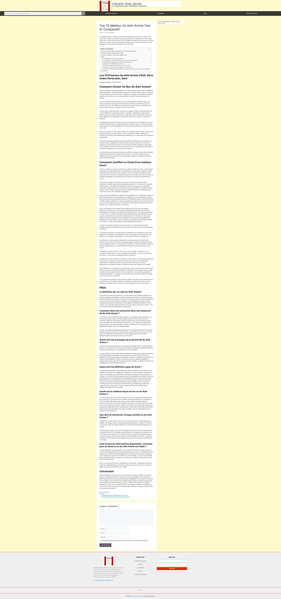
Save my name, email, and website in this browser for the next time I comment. (124, 540)
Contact (140, 571)
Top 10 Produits (105, 492)
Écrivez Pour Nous (251, 13)
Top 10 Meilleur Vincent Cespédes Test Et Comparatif (114, 495)
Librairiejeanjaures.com (99, 567)
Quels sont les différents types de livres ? (114, 63)
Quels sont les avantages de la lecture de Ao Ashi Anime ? (118, 62)
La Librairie (160, 13)
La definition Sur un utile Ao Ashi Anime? (113, 58)
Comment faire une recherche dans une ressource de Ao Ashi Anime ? (121, 60)
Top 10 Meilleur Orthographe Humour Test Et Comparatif (115, 496)
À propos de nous (140, 561)
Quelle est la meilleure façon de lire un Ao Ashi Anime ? (117, 65)
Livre (205, 13)
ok (83, 13)
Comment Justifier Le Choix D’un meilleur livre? (114, 55)
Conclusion (104, 70)
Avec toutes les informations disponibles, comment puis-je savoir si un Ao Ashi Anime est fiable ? (127, 68)
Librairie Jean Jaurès (137, 596)
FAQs (103, 57)
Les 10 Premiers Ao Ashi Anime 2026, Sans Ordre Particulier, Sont (118, 51)
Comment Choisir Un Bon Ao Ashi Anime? (112, 53)
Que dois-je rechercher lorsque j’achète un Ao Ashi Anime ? (118, 67)
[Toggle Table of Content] (148, 49)
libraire (102, 493)
